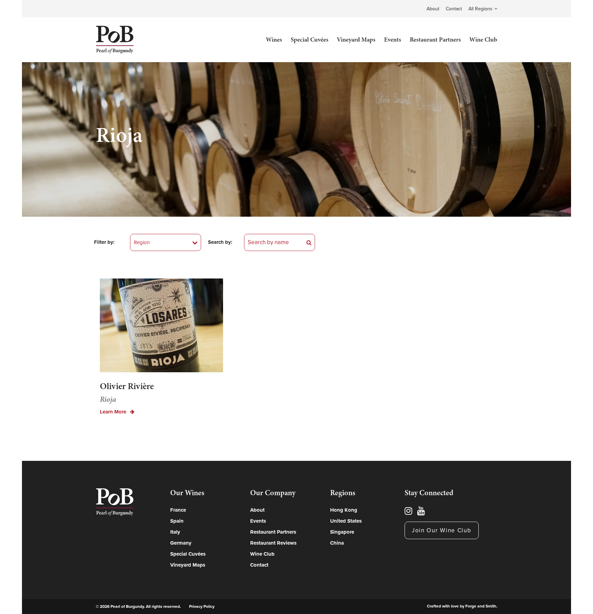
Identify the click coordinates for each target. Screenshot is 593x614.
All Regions (480, 9)
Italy (175, 532)
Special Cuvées (309, 39)
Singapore (342, 532)
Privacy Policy (201, 606)
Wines (274, 39)
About (433, 9)
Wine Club (483, 39)
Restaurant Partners (435, 39)
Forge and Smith (480, 606)
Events (392, 39)
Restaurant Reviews (273, 543)
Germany (180, 543)
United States (346, 521)
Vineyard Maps (356, 39)
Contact (454, 9)
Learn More (114, 412)
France (178, 510)
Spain (177, 521)
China (337, 543)
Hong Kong (343, 510)
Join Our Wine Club (442, 530)
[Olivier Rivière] (161, 326)
